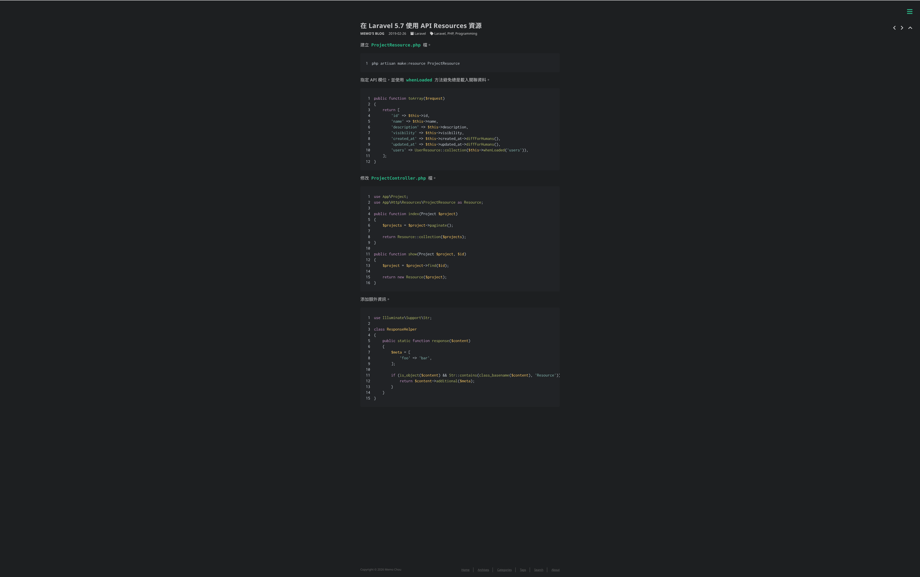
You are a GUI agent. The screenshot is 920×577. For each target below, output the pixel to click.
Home (465, 570)
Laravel (420, 33)
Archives (483, 570)
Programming (466, 33)
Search (538, 570)
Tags (523, 570)
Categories (504, 570)
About (556, 570)
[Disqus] (460, 489)
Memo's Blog (372, 33)
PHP (451, 33)
